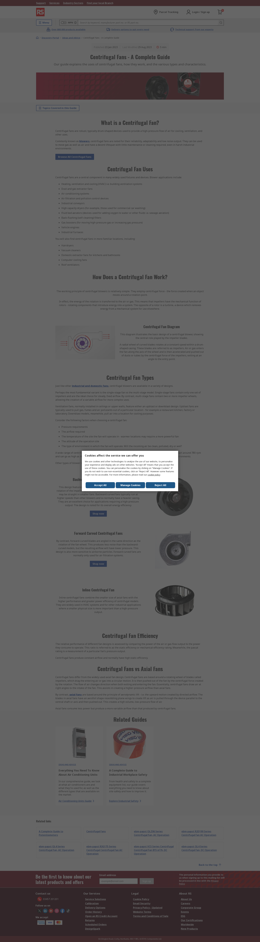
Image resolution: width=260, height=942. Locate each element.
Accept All (100, 485)
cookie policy (154, 474)
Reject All (160, 485)
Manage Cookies (130, 485)
